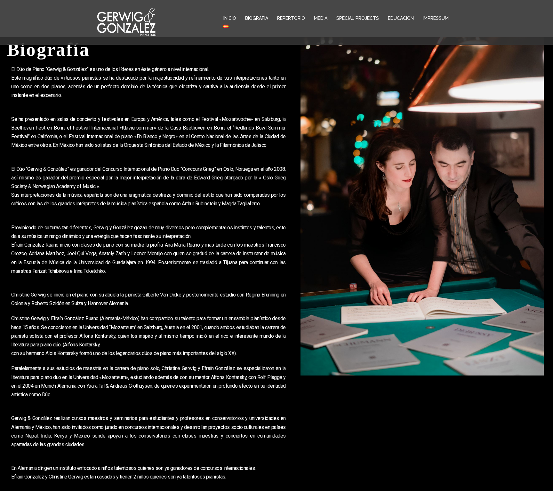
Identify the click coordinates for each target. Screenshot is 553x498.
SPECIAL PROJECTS (357, 18)
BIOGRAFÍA (256, 18)
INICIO (229, 18)
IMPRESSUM (436, 18)
